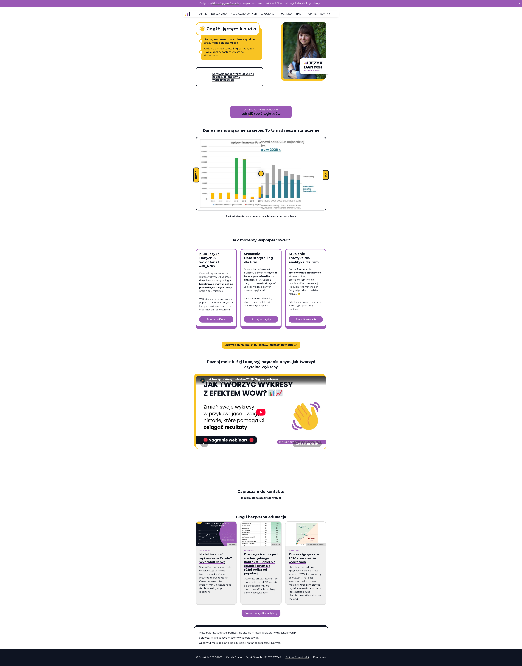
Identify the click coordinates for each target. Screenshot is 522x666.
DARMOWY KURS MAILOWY (261, 109)
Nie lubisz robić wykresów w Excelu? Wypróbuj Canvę (215, 558)
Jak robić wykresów (261, 113)
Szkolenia (267, 13)
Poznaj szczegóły (261, 319)
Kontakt (326, 13)
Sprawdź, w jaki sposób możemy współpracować (228, 637)
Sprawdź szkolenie (306, 319)
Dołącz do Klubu (216, 319)
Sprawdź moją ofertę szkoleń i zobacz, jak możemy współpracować (233, 77)
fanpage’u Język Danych (266, 642)
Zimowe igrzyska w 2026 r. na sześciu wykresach (304, 558)
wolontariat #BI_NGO (209, 264)
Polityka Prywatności (297, 657)
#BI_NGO (286, 13)
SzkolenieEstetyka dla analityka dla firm (304, 258)
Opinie (312, 13)
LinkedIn (239, 642)
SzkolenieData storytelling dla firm (258, 258)
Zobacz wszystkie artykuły (261, 613)
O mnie (203, 13)
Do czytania (219, 13)
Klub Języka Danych (244, 13)
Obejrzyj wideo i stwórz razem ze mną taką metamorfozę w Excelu (261, 216)
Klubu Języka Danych (225, 3)
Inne (298, 13)
